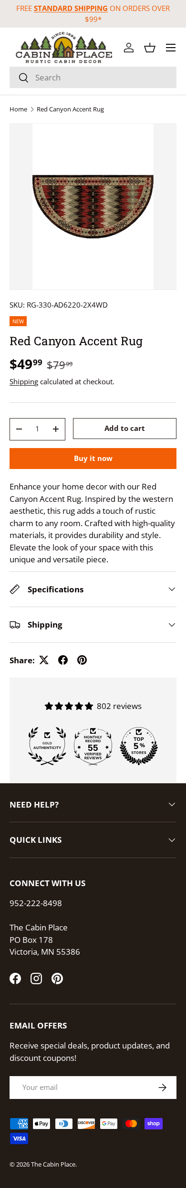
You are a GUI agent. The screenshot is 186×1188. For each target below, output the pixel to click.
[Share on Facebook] (62, 659)
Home (18, 109)
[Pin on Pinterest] (82, 659)
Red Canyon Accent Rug (70, 109)
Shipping (24, 381)
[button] (149, 47)
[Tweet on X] (43, 659)
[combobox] (93, 77)
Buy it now (93, 458)
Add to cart (124, 428)
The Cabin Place (53, 1164)
